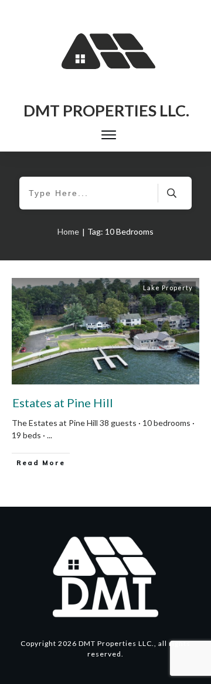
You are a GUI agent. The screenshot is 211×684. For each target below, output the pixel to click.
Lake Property (168, 287)
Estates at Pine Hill (62, 403)
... (49, 435)
